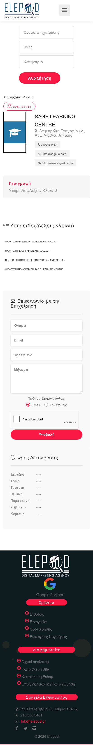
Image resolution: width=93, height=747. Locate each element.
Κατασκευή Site (35, 669)
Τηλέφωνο (58, 404)
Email (36, 404)
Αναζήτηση (39, 78)
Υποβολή (46, 434)
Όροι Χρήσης (41, 629)
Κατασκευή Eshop (37, 676)
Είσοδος (37, 614)
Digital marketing (35, 661)
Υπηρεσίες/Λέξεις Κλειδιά (33, 190)
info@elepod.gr (33, 721)
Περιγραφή (20, 183)
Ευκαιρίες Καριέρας (48, 636)
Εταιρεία (38, 621)
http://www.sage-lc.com (57, 163)
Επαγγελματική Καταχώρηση (48, 684)
